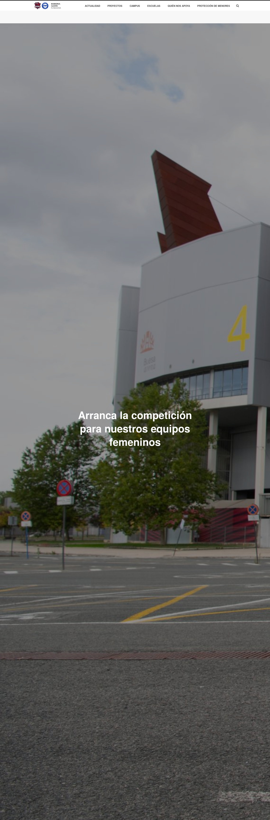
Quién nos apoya (179, 6)
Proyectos (114, 6)
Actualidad (92, 6)
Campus (135, 6)
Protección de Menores (213, 6)
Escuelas (153, 6)
